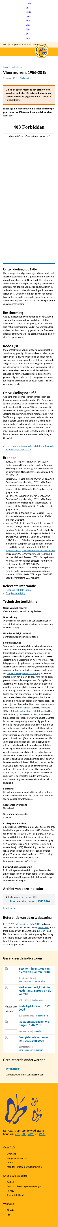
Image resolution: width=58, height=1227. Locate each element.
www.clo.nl (43, 927)
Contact (11, 1162)
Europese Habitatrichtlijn (18, 590)
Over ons (11, 1154)
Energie (37, 1031)
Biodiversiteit (25, 78)
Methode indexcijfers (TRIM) (24, 711)
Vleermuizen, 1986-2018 (28, 924)
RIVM (31, 1134)
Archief (10, 1182)
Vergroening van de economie (32, 1050)
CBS (17, 1134)
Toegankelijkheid (15, 1195)
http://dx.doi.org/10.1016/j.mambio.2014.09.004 (30, 550)
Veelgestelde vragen (17, 1158)
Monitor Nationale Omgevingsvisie (24, 1167)
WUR (42, 1134)
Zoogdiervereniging (15, 593)
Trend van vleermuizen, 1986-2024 (30, 901)
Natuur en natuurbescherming (32, 981)
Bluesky (10, 1210)
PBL (23, 1134)
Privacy (10, 1191)
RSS (8, 1215)
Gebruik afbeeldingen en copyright (24, 1186)
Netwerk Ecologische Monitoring (23, 673)
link (8, 100)
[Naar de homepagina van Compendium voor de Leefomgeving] (29, 21)
